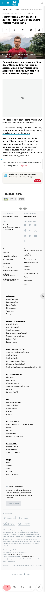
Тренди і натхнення (13, 452)
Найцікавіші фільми (13, 402)
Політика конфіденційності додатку (33, 249)
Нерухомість (11, 444)
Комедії (9, 411)
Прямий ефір (11, 305)
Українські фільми (12, 405)
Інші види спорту (12, 475)
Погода (8, 314)
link (25, 225)
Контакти (27, 266)
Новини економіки (14, 374)
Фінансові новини (12, 383)
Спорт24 (23, 165)
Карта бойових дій (13, 327)
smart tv (9, 524)
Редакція (6, 252)
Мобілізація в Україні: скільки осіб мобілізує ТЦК (23, 367)
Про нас (5, 249)
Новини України (12, 302)
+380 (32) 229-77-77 (15, 554)
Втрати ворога (11, 342)
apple (24, 518)
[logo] (14, 2)
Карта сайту (28, 280)
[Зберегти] (38, 30)
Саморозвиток (11, 433)
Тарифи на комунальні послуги (17, 386)
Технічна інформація (31, 262)
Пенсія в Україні (12, 392)
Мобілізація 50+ (11, 355)
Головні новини (12, 299)
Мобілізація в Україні (15, 349)
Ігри (25, 284)
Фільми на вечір (12, 408)
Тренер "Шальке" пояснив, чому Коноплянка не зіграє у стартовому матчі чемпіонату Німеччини (22, 130)
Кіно (8, 399)
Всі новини (10, 296)
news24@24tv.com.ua (10, 216)
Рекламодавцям (8, 267)
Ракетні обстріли (12, 324)
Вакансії (27, 270)
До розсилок (14, 503)
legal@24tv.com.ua (28, 557)
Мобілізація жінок (12, 358)
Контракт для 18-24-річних (15, 361)
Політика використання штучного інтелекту (11, 280)
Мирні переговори (13, 330)
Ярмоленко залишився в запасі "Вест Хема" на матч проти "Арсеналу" (31, 9)
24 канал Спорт (8, 9)
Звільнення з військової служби (17, 352)
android (9, 518)
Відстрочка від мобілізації (15, 364)
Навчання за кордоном (14, 436)
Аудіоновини (10, 311)
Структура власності (31, 273)
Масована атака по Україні (15, 336)
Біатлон (9, 471)
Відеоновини (11, 308)
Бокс (8, 463)
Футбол (9, 466)
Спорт (17, 9)
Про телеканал (8, 260)
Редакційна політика (10, 256)
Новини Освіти (12, 422)
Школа (8, 427)
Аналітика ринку (12, 446)
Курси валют (10, 380)
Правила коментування (32, 259)
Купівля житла (11, 449)
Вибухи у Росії (11, 339)
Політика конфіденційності (9, 275)
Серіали (9, 414)
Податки (9, 389)
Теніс (8, 469)
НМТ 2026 (9, 430)
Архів (26, 277)
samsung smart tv (24, 524)
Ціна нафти (10, 377)
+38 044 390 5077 (30, 216)
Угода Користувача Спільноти (30, 254)
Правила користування (10, 270)
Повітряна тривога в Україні (16, 333)
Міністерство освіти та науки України (19, 424)
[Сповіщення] (42, 3)
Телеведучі (6, 263)
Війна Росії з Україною (15, 321)
